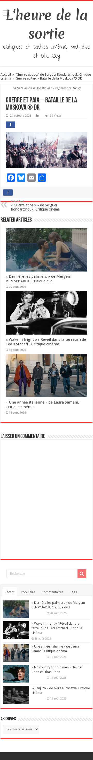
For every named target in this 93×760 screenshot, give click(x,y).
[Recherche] (82, 573)
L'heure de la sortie (47, 24)
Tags (73, 592)
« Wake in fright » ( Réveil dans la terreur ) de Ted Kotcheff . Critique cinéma (46, 341)
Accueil (6, 74)
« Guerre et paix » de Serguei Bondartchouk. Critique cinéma (35, 205)
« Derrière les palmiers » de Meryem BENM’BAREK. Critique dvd (38, 278)
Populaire (28, 592)
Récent (9, 592)
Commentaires (52, 592)
